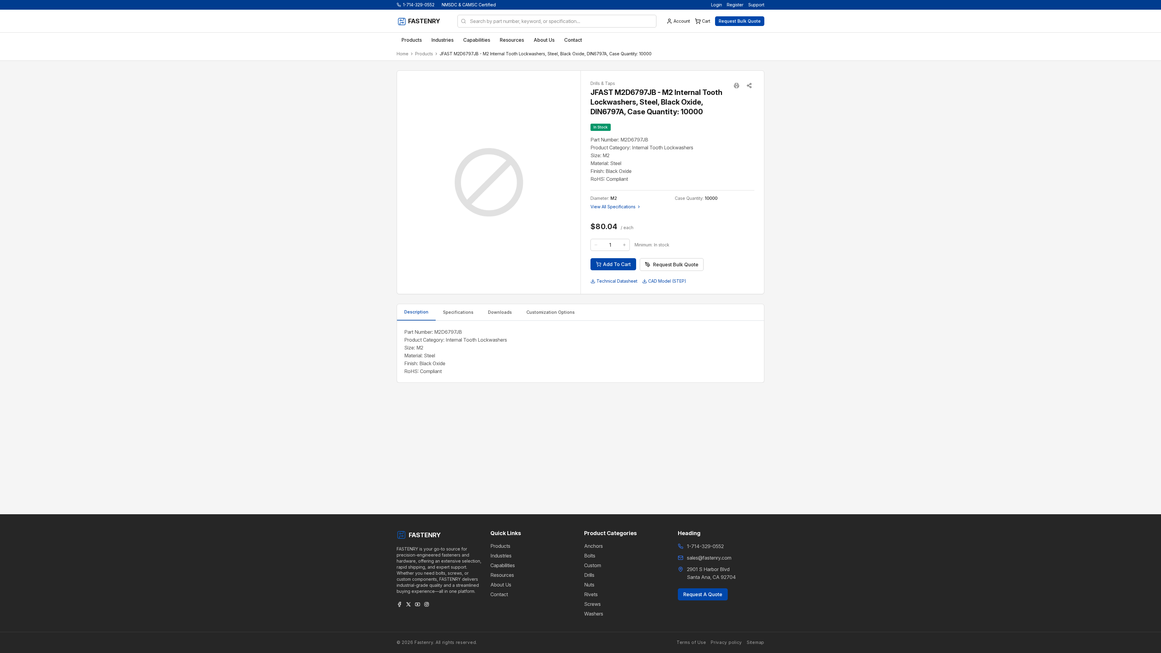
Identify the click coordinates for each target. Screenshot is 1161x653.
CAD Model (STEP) (667, 281)
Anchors (593, 546)
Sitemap (755, 642)
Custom (592, 565)
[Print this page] (736, 85)
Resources (502, 575)
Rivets (591, 594)
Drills (589, 575)
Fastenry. (423, 642)
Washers (593, 614)
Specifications (458, 312)
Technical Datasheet (617, 281)
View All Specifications (613, 206)
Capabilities (502, 565)
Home (402, 53)
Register (735, 4)
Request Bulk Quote (740, 21)
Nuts (589, 585)
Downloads (500, 312)
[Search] (461, 21)
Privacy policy (726, 642)
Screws (592, 604)
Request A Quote (702, 594)
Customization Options (550, 312)
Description (416, 311)
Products (424, 53)
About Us (500, 585)
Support (756, 4)
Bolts (589, 556)
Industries (501, 556)
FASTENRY (425, 535)
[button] (749, 85)
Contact (499, 594)
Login (716, 4)
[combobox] (556, 21)
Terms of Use (691, 642)
